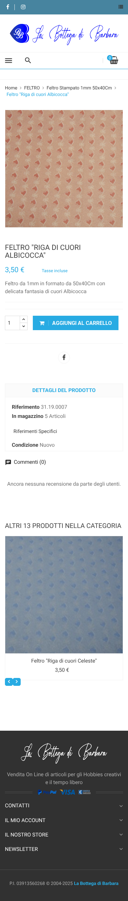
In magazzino (27, 416)
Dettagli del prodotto (64, 390)
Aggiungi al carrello (81, 323)
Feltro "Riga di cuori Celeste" (64, 661)
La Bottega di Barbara (96, 883)
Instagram (23, 7)
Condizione (25, 445)
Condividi (64, 358)
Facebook (8, 7)
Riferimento (25, 407)
